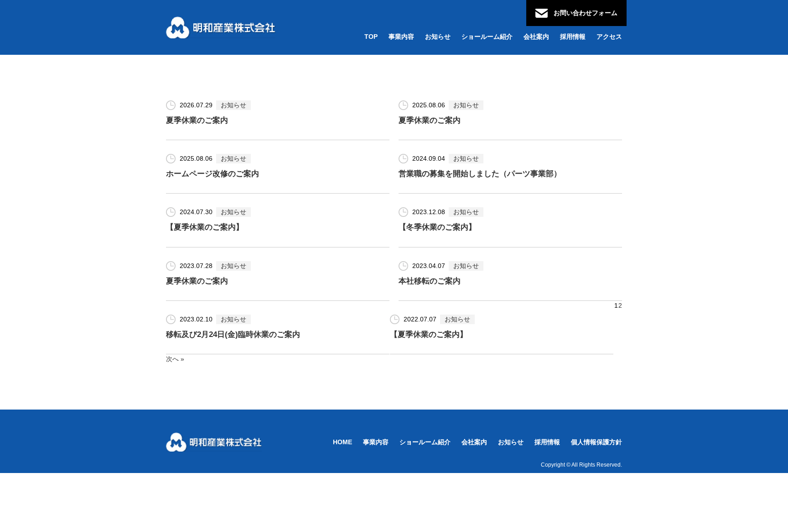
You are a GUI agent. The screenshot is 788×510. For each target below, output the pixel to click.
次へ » (175, 359)
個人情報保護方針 (596, 442)
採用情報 (547, 442)
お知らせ (233, 105)
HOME (342, 442)
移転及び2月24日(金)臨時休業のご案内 (233, 334)
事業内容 (376, 442)
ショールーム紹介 (425, 442)
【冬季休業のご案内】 (437, 227)
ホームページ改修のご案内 (212, 173)
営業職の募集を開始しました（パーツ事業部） (480, 173)
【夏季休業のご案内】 (205, 227)
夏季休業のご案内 (197, 120)
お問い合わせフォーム (585, 12)
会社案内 (474, 442)
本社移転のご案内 (430, 281)
